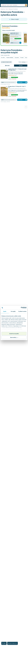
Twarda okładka (9, 57)
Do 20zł (3, 57)
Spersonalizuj (13, 337)
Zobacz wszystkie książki (8, 30)
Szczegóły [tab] (13, 311)
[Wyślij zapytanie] (26, 5)
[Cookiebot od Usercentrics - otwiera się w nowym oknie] (21, 308)
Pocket (22, 57)
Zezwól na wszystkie (14, 333)
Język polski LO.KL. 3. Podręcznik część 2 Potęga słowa (14, 33)
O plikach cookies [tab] (22, 311)
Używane (17, 57)
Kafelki (8, 65)
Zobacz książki (15, 19)
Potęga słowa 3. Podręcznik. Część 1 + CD (17, 87)
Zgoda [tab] (4, 311)
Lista (21, 65)
